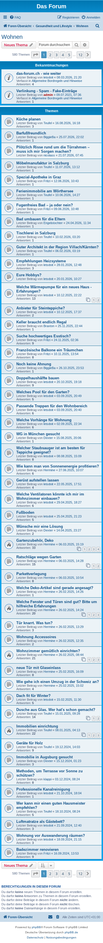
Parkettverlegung (31, 574)
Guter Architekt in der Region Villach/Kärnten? (57, 247)
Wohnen (12, 37)
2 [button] (50, 54)
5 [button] (69, 54)
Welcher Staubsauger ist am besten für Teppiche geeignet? (50, 450)
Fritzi (46, 181)
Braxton (48, 326)
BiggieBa (49, 137)
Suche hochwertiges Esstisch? (43, 336)
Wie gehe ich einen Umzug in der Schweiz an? (57, 682)
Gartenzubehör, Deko (35, 540)
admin (48, 94)
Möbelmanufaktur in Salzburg (42, 163)
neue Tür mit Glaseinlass (38, 668)
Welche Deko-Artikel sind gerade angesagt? (54, 588)
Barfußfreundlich (31, 133)
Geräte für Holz (29, 743)
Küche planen (28, 119)
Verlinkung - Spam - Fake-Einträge (46, 91)
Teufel (47, 123)
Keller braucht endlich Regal (41, 322)
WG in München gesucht (38, 434)
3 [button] (57, 54)
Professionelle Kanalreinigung (43, 789)
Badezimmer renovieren (37, 849)
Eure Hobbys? (28, 275)
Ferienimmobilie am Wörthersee (44, 191)
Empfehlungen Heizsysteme (41, 261)
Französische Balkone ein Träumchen (49, 350)
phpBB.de (71, 932)
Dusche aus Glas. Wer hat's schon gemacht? (55, 710)
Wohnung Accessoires (36, 637)
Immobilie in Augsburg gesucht (44, 757)
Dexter (48, 438)
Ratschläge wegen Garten (38, 557)
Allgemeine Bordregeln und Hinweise (57, 80)
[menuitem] (15, 17)
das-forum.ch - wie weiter (38, 73)
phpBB (36, 927)
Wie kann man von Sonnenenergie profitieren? (57, 466)
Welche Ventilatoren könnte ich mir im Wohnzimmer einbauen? (50, 496)
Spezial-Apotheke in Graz (38, 177)
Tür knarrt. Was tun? (34, 623)
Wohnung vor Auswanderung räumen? (50, 835)
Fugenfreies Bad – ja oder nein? (44, 205)
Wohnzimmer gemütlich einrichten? (48, 651)
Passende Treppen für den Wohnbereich (51, 406)
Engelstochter (53, 223)
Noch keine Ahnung (33, 364)
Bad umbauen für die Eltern (40, 219)
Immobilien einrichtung (37, 726)
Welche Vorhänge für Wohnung (44, 420)
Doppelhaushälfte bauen (37, 378)
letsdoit (48, 77)
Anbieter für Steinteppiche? (40, 308)
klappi (47, 779)
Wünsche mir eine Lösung (39, 526)
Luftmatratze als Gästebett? (40, 821)
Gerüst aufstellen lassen (37, 480)
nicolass (49, 155)
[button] (35, 54)
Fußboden (25, 512)
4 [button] (63, 54)
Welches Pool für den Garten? (43, 392)
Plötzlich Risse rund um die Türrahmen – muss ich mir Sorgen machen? (53, 149)
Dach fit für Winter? (33, 696)
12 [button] (80, 54)
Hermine (49, 470)
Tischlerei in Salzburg (36, 233)
